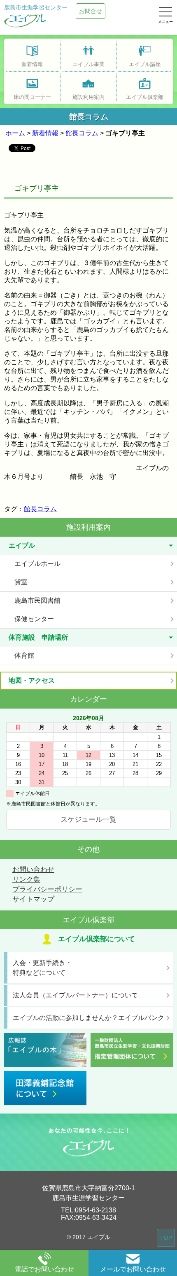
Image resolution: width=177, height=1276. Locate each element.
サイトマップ (33, 899)
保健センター (34, 618)
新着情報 (45, 133)
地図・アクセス (32, 680)
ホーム (15, 133)
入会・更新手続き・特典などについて (42, 967)
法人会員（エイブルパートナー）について (75, 995)
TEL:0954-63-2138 (88, 1210)
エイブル (22, 545)
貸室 (21, 582)
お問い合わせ (33, 870)
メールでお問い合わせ (133, 1269)
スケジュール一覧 (88, 819)
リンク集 (26, 879)
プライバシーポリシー (47, 889)
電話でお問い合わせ (44, 1269)
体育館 (24, 655)
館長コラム (81, 133)
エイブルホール (37, 563)
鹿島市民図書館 (37, 600)
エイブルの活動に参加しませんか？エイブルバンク (88, 1017)
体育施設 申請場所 (38, 637)
